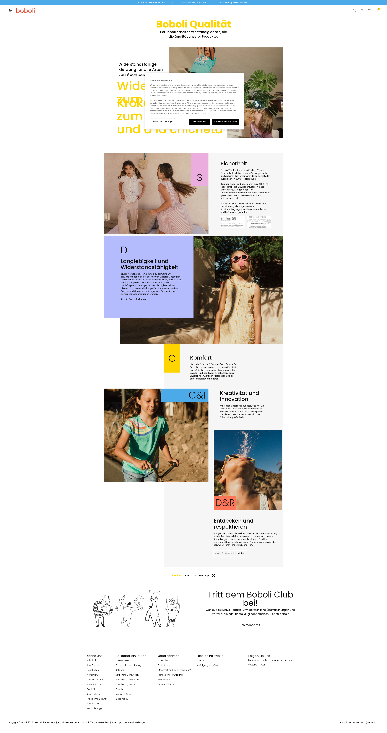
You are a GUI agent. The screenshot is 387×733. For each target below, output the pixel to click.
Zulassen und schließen (225, 121)
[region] (194, 101)
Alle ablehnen (199, 121)
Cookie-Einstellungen (162, 121)
